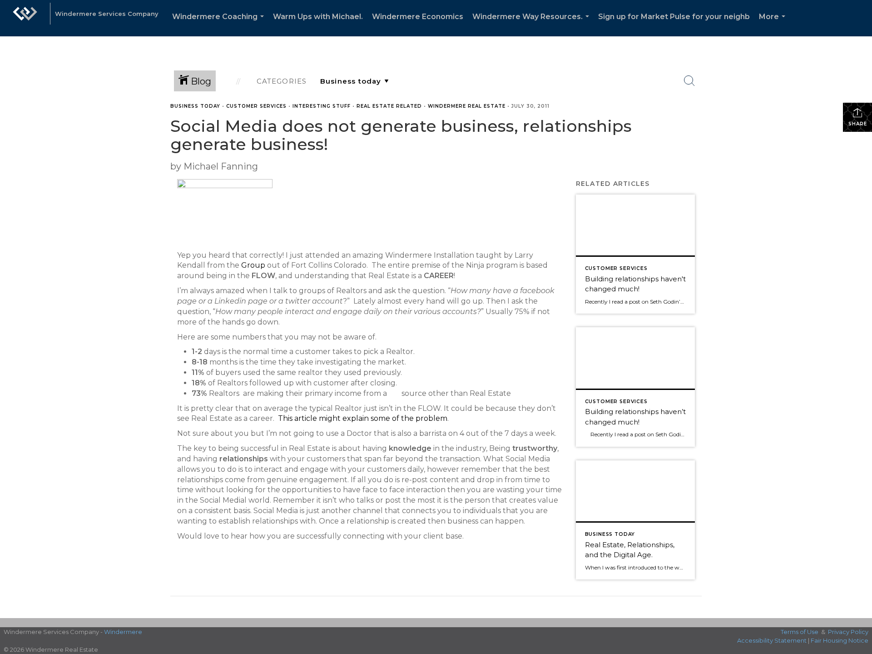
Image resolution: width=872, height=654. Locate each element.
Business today (195, 106)
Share (857, 124)
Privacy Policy (848, 631)
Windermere (123, 631)
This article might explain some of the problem (362, 418)
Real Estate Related (389, 106)
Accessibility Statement (772, 640)
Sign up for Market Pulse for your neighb (674, 16)
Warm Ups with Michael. (318, 16)
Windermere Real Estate (466, 106)
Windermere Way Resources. (532, 24)
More (774, 24)
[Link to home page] (25, 18)
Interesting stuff (321, 106)
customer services (256, 106)
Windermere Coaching (220, 24)
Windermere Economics (417, 16)
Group (253, 265)
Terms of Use (799, 631)
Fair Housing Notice (839, 640)
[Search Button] (689, 81)
